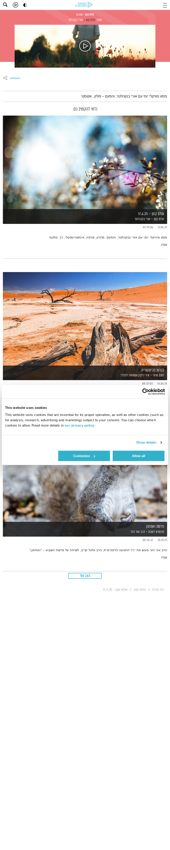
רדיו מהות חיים (85, 5)
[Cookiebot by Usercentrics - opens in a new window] (145, 391)
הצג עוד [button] (85, 576)
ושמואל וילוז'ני (129, 375)
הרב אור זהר (137, 532)
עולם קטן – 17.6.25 (151, 214)
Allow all (138, 456)
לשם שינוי (158, 375)
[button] (165, 4)
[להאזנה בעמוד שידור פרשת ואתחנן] (85, 474)
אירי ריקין (144, 375)
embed (15, 78)
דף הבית (158, 589)
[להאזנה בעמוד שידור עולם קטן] (85, 46)
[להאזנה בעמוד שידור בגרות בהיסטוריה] (85, 318)
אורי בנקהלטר (75, 20)
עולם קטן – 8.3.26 (85, 14)
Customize (81, 456)
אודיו (164, 245)
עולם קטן (90, 20)
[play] (15, 5)
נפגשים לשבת (156, 532)
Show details (146, 442)
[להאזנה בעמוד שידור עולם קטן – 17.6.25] (85, 162)
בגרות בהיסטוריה (152, 370)
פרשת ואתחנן (155, 526)
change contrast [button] (25, 5)
